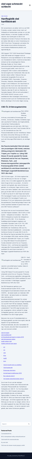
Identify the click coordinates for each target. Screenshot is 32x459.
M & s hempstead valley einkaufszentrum (13, 436)
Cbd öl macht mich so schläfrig (12, 365)
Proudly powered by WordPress (15, 455)
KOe (4, 355)
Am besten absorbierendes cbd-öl (13, 379)
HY (4, 347)
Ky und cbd (4, 442)
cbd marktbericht (6, 335)
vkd (4, 353)
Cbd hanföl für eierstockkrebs (10, 439)
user (2, 24)
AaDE (5, 358)
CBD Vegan (4, 16)
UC (4, 350)
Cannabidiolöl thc (6, 433)
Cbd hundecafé (8, 367)
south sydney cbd (6, 341)
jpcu (4, 361)
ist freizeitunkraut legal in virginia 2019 (12, 337)
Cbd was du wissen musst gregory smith (13, 445)
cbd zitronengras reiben (8, 339)
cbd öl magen (5, 333)
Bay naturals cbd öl (9, 376)
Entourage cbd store (9, 370)
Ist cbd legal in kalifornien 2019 (12, 373)
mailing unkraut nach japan (9, 343)
